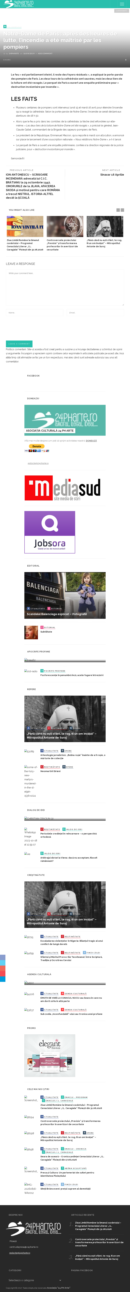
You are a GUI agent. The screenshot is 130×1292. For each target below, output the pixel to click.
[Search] (113, 4)
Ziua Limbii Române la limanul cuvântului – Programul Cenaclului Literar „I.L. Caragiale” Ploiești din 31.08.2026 (98, 1225)
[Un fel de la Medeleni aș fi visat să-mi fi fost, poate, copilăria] (30, 660)
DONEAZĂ (91, 440)
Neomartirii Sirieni (50, 771)
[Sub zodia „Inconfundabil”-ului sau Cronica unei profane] (29, 1010)
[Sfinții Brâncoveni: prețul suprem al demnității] (31, 1188)
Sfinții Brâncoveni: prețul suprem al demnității (65, 1188)
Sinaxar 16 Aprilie (112, 174)
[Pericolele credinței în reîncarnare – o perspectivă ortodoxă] (31, 837)
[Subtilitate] (31, 632)
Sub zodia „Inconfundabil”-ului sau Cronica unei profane (71, 1014)
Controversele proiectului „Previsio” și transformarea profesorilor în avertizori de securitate (99, 1242)
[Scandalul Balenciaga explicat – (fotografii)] (65, 595)
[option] (25, 233)
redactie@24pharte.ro (38, 463)
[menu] (122, 4)
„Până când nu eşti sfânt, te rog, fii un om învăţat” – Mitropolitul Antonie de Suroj (104, 243)
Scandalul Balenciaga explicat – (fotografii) (57, 614)
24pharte (14, 53)
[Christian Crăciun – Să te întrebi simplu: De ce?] (38, 818)
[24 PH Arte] (18, 4)
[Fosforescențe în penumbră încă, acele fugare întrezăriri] (30, 671)
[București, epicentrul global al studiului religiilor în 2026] (29, 982)
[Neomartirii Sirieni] (31, 781)
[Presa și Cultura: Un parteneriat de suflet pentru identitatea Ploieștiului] (31, 1169)
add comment (45, 53)
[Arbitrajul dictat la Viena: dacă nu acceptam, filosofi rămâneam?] (27, 853)
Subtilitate (46, 631)
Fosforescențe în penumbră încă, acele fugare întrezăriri (71, 675)
